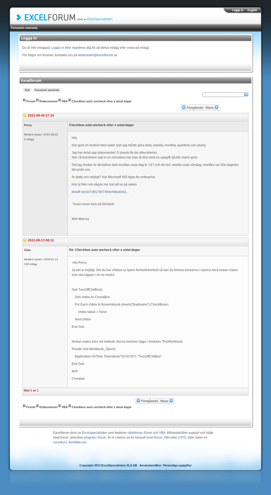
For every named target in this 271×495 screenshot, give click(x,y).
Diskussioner (48, 101)
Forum (30, 101)
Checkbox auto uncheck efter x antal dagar (102, 101)
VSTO (182, 437)
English (252, 10)
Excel (158, 437)
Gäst (27, 249)
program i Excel (95, 437)
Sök (27, 90)
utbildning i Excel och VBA (146, 433)
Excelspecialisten (99, 19)
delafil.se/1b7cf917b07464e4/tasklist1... (100, 192)
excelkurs (60, 442)
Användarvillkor (150, 465)
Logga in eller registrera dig (71, 48)
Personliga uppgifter (177, 465)
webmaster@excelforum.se (97, 55)
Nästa (210, 107)
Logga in (237, 10)
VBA (65, 101)
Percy (28, 125)
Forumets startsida (24, 27)
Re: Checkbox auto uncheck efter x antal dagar (104, 250)
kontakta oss (78, 442)
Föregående (195, 107)
